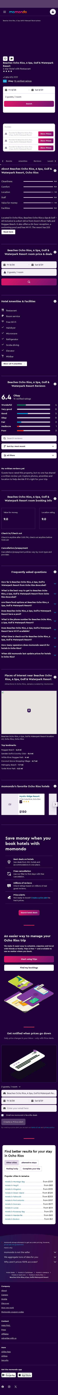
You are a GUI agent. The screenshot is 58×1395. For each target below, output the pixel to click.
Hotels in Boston (12, 1219)
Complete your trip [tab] (31, 1169)
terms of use (35, 1127)
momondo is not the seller (17, 1252)
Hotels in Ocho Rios (36, 1275)
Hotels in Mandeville (13, 1215)
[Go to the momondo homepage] (18, 11)
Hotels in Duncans (13, 1204)
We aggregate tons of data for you (21, 1257)
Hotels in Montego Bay (15, 1182)
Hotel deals (10, 1272)
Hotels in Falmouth (13, 1197)
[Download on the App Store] (25, 1375)
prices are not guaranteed (13, 1244)
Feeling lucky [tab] (12, 1169)
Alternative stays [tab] (29, 1163)
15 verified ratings (23, 81)
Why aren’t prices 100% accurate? (20, 1262)
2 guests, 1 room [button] (13, 97)
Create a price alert (39, 898)
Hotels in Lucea (11, 1208)
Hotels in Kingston (13, 1189)
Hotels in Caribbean (25, 1272)
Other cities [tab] (11, 1163)
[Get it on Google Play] (8, 1375)
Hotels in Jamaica (42, 1272)
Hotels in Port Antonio (14, 1200)
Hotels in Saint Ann (19, 1275)
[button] (5, 12)
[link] (29, 912)
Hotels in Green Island (14, 1193)
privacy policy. (49, 1127)
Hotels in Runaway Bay (15, 1212)
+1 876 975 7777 (10, 77)
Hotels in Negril (11, 1185)
